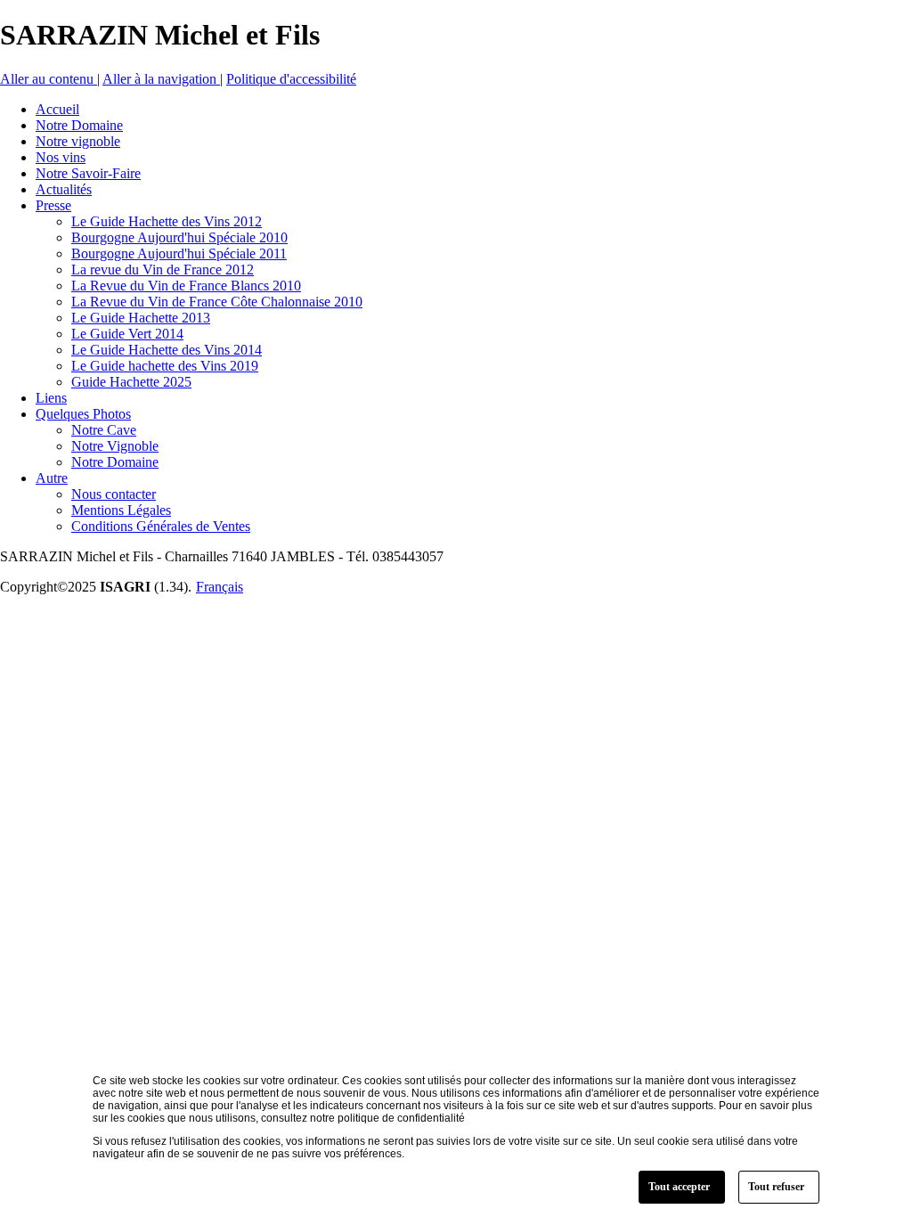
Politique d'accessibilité (291, 78)
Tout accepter (679, 1186)
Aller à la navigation (161, 78)
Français (219, 586)
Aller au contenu (48, 78)
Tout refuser (776, 1186)
